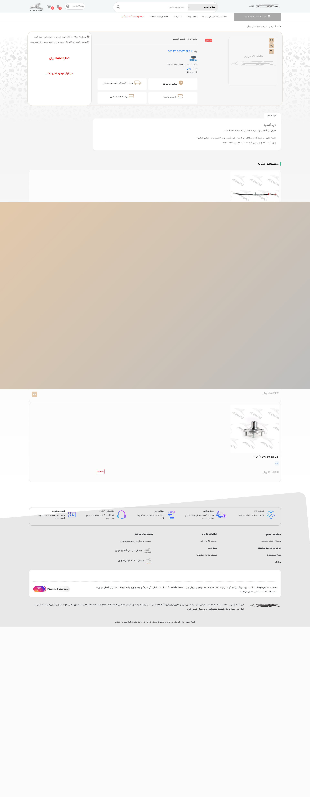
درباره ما (178, 16)
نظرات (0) (272, 115)
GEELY (189, 51)
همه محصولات (273, 555)
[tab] (272, 115)
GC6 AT (172, 51)
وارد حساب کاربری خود (240, 142)
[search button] (118, 7)
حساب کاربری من (208, 540)
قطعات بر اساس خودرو (216, 16)
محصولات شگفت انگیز (132, 16)
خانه (279, 26)
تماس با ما (192, 16)
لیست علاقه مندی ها (206, 555)
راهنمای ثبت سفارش (158, 16)
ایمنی (271, 26)
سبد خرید (212, 548)
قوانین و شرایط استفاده (269, 548)
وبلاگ (278, 562)
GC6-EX (181, 51)
